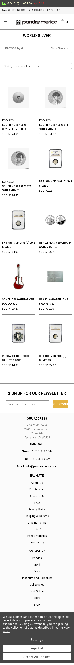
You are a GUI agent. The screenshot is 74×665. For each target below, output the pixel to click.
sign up (56, 10)
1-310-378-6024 (40, 458)
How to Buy (36, 542)
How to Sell (37, 529)
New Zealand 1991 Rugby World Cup (55, 245)
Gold (37, 564)
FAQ (37, 503)
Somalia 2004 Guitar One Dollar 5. (18, 301)
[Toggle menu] (5, 21)
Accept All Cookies (36, 657)
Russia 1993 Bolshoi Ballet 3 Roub (15, 358)
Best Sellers (37, 591)
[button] (37, 48)
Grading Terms (37, 522)
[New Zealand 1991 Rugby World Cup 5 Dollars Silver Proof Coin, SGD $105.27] (55, 220)
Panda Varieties (37, 536)
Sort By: (8, 66)
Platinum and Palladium (37, 578)
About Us (37, 483)
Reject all (36, 648)
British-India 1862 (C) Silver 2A (52, 358)
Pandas (37, 558)
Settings (37, 639)
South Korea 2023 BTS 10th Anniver (53, 127)
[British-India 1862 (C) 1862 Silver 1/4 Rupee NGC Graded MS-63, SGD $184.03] (18, 220)
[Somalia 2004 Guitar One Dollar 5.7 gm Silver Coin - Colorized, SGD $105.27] (18, 276)
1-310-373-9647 (18, 10)
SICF (37, 604)
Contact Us (37, 496)
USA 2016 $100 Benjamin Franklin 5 (54, 301)
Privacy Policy (37, 509)
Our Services (37, 489)
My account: (35, 10)
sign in (46, 10)
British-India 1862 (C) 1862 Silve (55, 183)
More (36, 598)
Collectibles (37, 584)
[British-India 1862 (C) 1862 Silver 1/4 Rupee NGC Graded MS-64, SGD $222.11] (55, 159)
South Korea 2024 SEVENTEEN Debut (15, 127)
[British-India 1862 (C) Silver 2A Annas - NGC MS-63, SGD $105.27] (55, 333)
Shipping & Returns (37, 516)
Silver (37, 571)
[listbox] (28, 66)
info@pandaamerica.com (42, 466)
